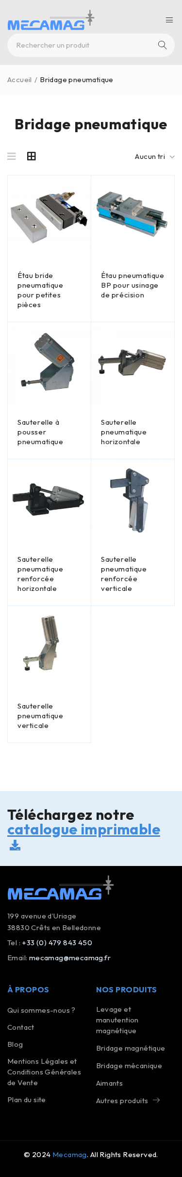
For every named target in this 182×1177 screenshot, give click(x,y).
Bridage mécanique (129, 1065)
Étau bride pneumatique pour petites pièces (40, 290)
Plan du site (26, 1099)
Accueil (19, 79)
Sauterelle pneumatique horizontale (124, 431)
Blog (15, 1044)
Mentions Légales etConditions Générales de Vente (44, 1071)
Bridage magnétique (130, 1048)
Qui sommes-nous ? (41, 1010)
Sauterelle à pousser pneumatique (40, 431)
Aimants (109, 1083)
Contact (20, 1027)
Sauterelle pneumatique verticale (40, 715)
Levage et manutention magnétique (117, 1019)
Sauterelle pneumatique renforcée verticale (124, 573)
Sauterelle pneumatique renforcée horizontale (40, 573)
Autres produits (122, 1100)
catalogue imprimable (83, 829)
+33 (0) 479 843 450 (57, 942)
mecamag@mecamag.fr (70, 957)
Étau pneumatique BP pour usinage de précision (133, 285)
